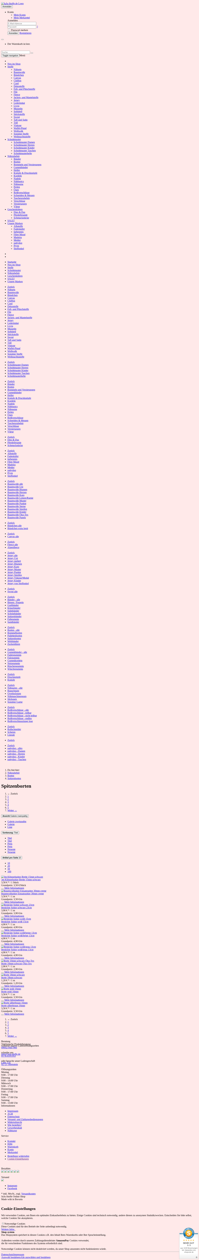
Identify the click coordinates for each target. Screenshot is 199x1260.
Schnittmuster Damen (24, 142)
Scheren (11, 732)
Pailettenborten (14, 635)
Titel (10, 833)
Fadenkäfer (19, 229)
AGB (10, 1113)
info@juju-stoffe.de (10, 1054)
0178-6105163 (8, 1056)
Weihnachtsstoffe (22, 136)
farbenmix (19, 231)
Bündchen (19, 75)
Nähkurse (12, 1130)
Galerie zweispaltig (14, 816)
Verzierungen (20, 203)
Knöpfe (11, 680)
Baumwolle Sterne (16, 506)
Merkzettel (12, 1152)
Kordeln (18, 175)
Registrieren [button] (25, 33)
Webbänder (13, 641)
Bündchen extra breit (17, 528)
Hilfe (9, 1144)
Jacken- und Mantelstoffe (26, 97)
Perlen (17, 187)
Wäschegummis (15, 669)
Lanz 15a (5, 1062)
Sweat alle (12, 591)
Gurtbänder (13, 605)
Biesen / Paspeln (15, 602)
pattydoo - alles (14, 748)
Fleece (17, 94)
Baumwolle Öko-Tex (17, 514)
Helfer (17, 170)
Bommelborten (14, 633)
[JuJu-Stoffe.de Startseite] (12, 3)
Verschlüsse (19, 201)
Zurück (11, 286)
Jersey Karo (13, 566)
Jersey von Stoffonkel (18, 583)
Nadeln (17, 178)
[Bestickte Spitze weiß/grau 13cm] (18, 946)
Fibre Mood (19, 234)
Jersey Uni (12, 558)
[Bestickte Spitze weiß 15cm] (16, 918)
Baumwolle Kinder (16, 512)
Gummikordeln (14, 660)
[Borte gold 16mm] (11, 988)
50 (8, 868)
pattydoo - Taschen (16, 759)
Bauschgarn (13, 690)
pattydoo (18, 243)
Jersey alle (12, 555)
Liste (9, 827)
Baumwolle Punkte (16, 503)
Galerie (11, 824)
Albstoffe (18, 226)
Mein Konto (20, 15)
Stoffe (10, 66)
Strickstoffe (19, 114)
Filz (15, 91)
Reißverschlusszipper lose (20, 721)
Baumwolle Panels (16, 517)
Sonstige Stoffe (21, 133)
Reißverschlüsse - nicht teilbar (22, 715)
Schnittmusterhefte (23, 153)
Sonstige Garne (15, 702)
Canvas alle (13, 536)
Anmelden (7, 6)
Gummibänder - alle (17, 652)
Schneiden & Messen (24, 195)
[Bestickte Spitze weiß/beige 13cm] (19, 932)
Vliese (17, 206)
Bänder (17, 159)
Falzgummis (13, 657)
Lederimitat (19, 103)
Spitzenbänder (14, 616)
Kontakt (11, 1141)
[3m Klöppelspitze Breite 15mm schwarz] (22, 877)
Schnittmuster (14, 139)
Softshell (18, 111)
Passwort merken (19, 30)
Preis (9, 843)
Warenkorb (12, 1146)
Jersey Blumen (14, 564)
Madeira (18, 237)
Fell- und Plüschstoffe (24, 89)
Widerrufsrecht (14, 1122)
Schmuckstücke (21, 217)
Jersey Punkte (14, 572)
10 (11, 858)
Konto (10, 1149)
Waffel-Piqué (20, 128)
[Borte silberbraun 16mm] (14, 1002)
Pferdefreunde (21, 215)
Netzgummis (13, 663)
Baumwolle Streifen (17, 509)
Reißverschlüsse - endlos (19, 718)
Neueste (11, 849)
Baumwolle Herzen (17, 492)
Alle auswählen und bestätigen (36, 1257)
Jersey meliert (14, 561)
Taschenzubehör (22, 198)
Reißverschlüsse (22, 192)
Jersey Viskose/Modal (18, 578)
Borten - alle (13, 630)
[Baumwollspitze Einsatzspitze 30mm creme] (23, 890)
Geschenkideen (15, 209)
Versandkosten (28, 1193)
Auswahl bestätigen (11, 1257)
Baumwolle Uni (15, 486)
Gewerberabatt (14, 1127)
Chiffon (17, 80)
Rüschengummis (15, 666)
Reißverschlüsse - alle (18, 710)
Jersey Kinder (14, 580)
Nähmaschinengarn (16, 696)
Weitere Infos (8, 1229)
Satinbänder (13, 610)
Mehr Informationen (14, 888)
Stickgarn (12, 699)
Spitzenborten (14, 638)
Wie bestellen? (14, 1125)
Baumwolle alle (15, 484)
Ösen (16, 189)
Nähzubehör (13, 156)
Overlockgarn (14, 693)
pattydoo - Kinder (16, 756)
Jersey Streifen (14, 575)
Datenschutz (13, 1116)
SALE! (11, 220)
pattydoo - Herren (16, 754)
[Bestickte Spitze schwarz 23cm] (17, 904)
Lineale (11, 735)
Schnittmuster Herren (24, 145)
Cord (16, 83)
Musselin (18, 108)
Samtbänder (13, 622)
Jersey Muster (14, 569)
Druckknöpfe (14, 677)
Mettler (17, 240)
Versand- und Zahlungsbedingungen (25, 1119)
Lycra (16, 105)
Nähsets (17, 69)
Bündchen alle (14, 525)
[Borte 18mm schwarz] (13, 974)
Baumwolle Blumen (17, 489)
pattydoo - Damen (16, 751)
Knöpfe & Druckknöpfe (25, 173)
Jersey (17, 100)
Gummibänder (21, 167)
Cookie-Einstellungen (18, 1159)
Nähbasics (19, 181)
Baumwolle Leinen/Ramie (20, 498)
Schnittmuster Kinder (24, 147)
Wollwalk (18, 131)
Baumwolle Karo (15, 495)
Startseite (11, 262)
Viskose (17, 125)
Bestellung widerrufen (18, 1156)
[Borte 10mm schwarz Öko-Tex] (17, 960)
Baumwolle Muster (16, 500)
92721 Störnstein (9, 1064)
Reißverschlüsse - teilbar (19, 712)
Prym (16, 245)
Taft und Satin (21, 119)
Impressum (12, 1111)
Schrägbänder (14, 613)
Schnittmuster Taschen (25, 150)
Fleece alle (12, 544)
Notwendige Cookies (14, 1223)
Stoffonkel (19, 248)
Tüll (16, 122)
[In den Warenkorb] (2, 888)
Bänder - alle (13, 599)
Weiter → (12, 810)
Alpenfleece (13, 547)
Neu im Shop (14, 64)
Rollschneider (14, 729)
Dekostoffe (19, 86)
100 (9, 871)
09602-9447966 (9, 1047)
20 (8, 866)
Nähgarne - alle (15, 688)
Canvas (17, 77)
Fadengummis (14, 655)
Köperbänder (13, 608)
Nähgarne (18, 184)
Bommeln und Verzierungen (27, 164)
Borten (17, 161)
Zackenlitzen (13, 644)
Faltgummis (13, 619)
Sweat (17, 117)
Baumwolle (19, 72)
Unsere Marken (15, 223)
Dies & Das (19, 212)
